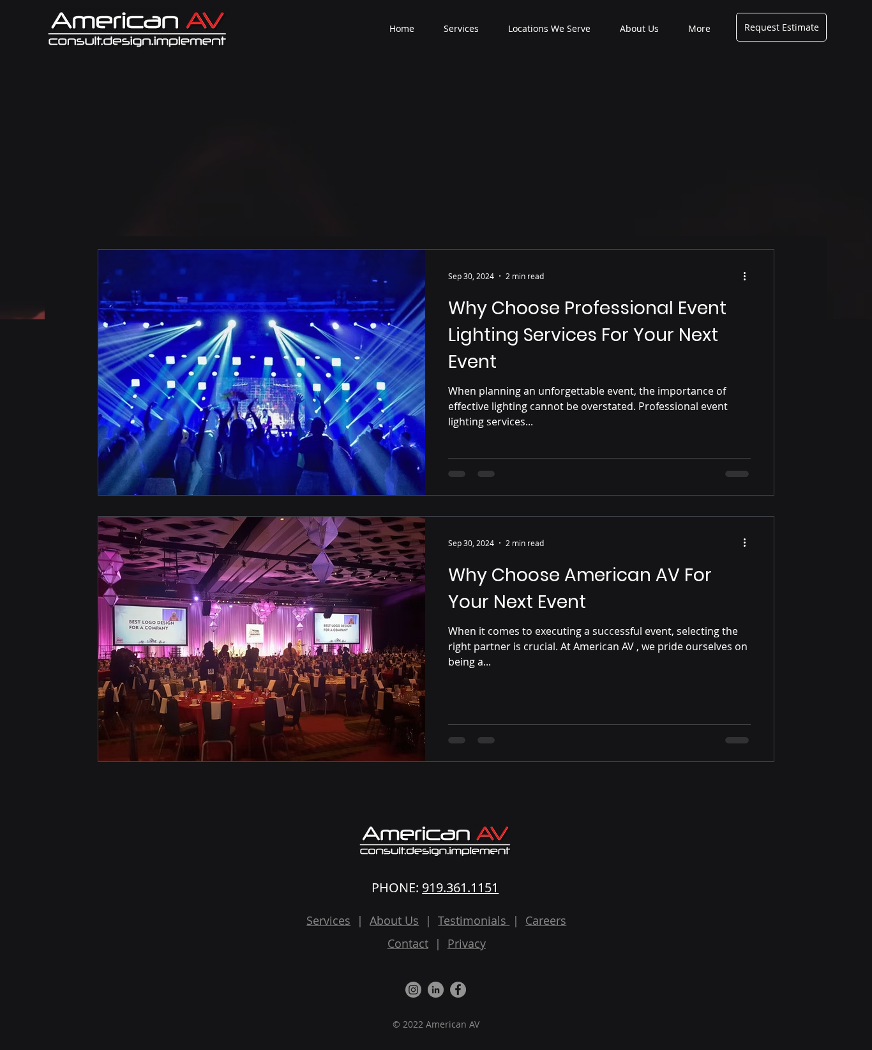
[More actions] (748, 276)
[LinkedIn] (436, 990)
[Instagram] (413, 990)
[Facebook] (458, 990)
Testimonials (473, 920)
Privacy (466, 943)
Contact (407, 943)
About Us (394, 920)
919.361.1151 (460, 887)
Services (328, 920)
